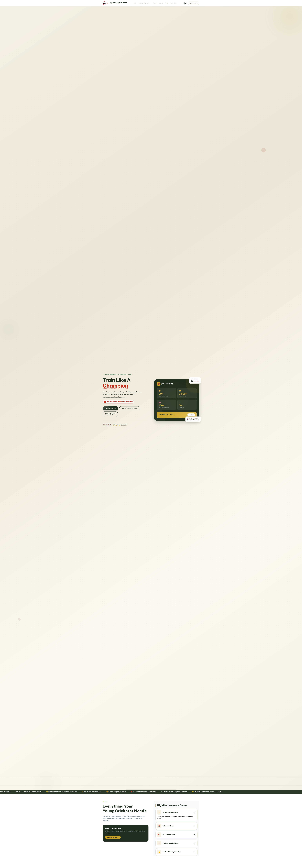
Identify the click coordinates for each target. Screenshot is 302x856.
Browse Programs (112, 837)
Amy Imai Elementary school (129, 408)
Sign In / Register (193, 3)
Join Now (191, 414)
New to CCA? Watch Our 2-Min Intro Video (119, 401)
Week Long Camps (110, 414)
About (161, 3)
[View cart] (185, 3)
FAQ (167, 3)
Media (155, 3)
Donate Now (174, 3)
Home (134, 3)
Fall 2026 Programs (110, 408)
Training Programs (144, 3)
